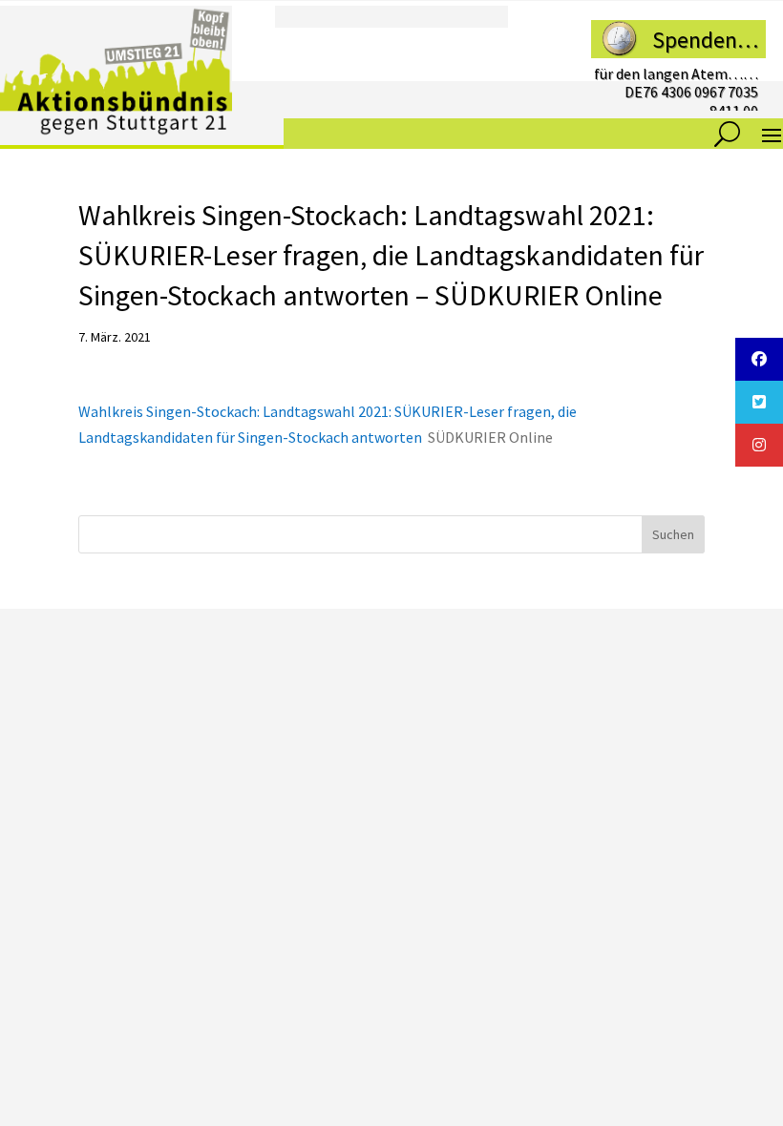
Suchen (673, 534)
